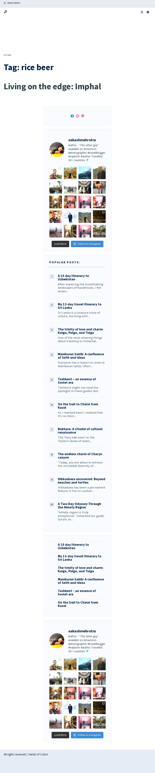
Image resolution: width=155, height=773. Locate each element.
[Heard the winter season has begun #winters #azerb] (70, 216)
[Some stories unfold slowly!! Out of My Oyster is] (84, 202)
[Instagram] (142, 12)
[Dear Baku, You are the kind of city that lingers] (55, 216)
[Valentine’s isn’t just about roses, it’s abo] (99, 187)
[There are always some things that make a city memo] (55, 187)
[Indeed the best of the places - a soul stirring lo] (70, 231)
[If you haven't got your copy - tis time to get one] (70, 202)
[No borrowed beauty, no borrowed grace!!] (55, 172)
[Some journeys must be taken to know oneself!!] (99, 172)
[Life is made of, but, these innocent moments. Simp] (84, 187)
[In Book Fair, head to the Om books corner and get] (99, 202)
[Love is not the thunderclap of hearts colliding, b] (55, 202)
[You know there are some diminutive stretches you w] (84, 172)
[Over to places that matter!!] (70, 187)
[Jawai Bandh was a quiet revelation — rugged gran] (99, 216)
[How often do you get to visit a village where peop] (70, 172)
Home (8, 54)
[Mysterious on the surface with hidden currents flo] (55, 231)
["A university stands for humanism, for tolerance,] (99, 231)
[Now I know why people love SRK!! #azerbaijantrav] (84, 216)
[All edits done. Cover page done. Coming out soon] (84, 231)
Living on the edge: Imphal (52, 86)
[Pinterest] (148, 12)
